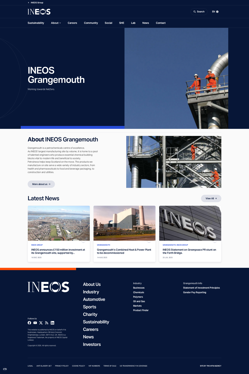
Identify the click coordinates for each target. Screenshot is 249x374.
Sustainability (36, 23)
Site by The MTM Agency (210, 366)
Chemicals (138, 292)
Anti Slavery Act (44, 366)
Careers (72, 23)
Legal (30, 366)
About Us (92, 284)
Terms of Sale (109, 366)
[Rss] (46, 323)
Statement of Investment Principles (201, 287)
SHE (121, 23)
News (145, 23)
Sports (89, 306)
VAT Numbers (94, 366)
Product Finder (141, 310)
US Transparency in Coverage (133, 366)
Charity (90, 314)
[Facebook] (29, 323)
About (55, 23)
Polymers (138, 297)
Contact (161, 23)
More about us (39, 184)
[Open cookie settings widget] (4, 369)
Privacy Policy (62, 366)
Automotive (94, 299)
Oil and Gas (139, 301)
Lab (133, 23)
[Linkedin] (52, 323)
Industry (91, 291)
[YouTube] (35, 323)
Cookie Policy (78, 366)
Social (108, 23)
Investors (92, 344)
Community (91, 23)
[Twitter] (41, 323)
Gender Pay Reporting (194, 292)
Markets (137, 305)
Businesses (139, 287)
